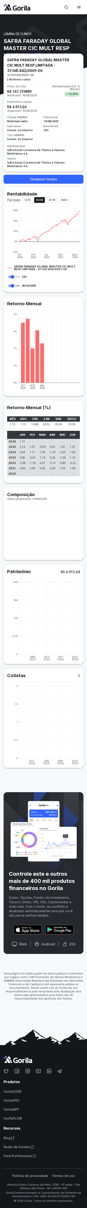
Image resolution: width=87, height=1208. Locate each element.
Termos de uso (63, 1176)
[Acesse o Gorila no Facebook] (17, 1071)
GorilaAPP (11, 1109)
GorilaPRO (11, 1100)
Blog (7, 1138)
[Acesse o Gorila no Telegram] (59, 1071)
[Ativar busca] (66, 7)
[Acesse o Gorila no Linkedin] (49, 1071)
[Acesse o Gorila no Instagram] (27, 1071)
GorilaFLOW (13, 1118)
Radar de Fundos (17, 1147)
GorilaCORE (12, 1091)
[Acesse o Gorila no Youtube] (38, 1071)
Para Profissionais (18, 1156)
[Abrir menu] (79, 7)
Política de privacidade (30, 1176)
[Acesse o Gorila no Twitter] (6, 1071)
